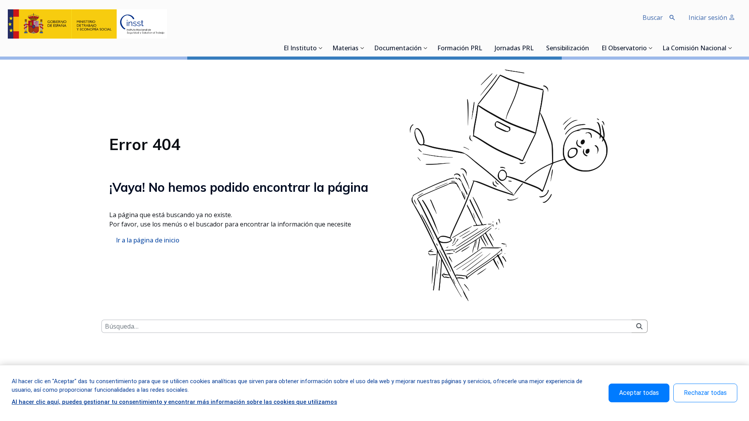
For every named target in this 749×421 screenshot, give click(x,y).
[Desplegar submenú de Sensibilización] (591, 48)
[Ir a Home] (87, 24)
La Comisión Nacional (694, 48)
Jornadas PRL (514, 48)
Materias (345, 48)
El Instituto (300, 48)
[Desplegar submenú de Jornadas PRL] (536, 48)
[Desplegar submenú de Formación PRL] (484, 48)
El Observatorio (624, 48)
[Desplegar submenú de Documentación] (426, 48)
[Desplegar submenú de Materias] (362, 48)
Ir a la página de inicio (147, 240)
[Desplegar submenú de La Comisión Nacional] (730, 48)
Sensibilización (567, 48)
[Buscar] (639, 326)
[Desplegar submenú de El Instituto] (321, 48)
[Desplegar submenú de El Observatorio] (651, 48)
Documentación (398, 48)
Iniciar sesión (709, 17)
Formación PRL (459, 48)
